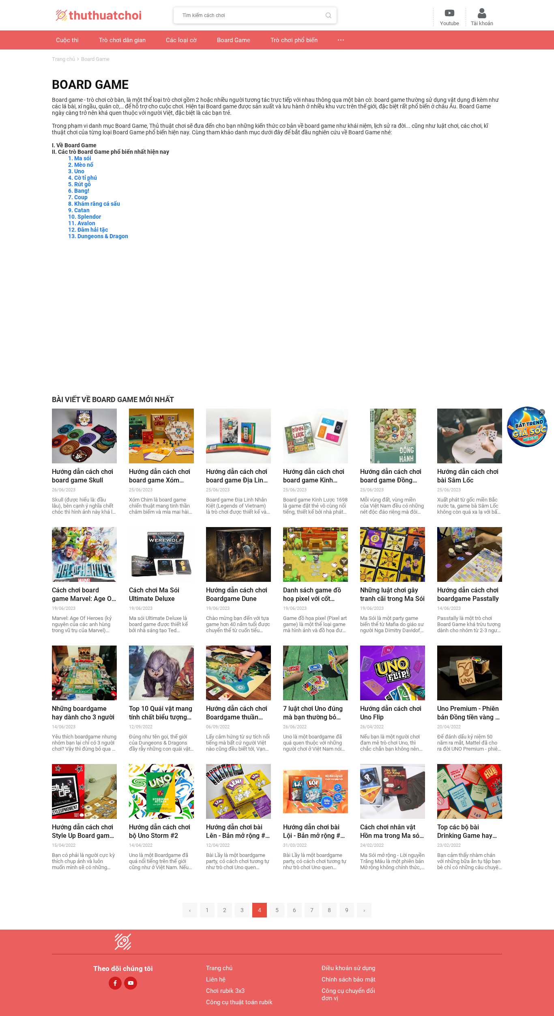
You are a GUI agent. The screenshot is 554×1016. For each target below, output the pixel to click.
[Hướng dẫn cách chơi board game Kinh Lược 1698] (315, 435)
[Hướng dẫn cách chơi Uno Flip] (392, 672)
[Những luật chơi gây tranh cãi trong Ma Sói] (392, 554)
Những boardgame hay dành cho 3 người (83, 713)
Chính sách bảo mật (349, 979)
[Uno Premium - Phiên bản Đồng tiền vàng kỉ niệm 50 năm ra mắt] (469, 672)
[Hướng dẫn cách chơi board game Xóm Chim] (161, 435)
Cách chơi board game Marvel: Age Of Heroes (83, 594)
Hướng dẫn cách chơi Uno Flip (390, 713)
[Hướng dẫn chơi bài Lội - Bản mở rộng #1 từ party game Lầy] (315, 791)
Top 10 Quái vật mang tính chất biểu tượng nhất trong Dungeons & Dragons (160, 713)
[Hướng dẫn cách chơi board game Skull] (84, 435)
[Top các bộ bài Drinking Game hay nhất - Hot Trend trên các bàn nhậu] (469, 791)
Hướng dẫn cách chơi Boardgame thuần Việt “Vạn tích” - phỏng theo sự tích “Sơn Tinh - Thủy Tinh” (238, 713)
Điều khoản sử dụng (348, 968)
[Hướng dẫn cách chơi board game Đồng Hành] (392, 435)
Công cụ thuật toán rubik (239, 1002)
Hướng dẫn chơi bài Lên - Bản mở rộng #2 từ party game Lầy (237, 831)
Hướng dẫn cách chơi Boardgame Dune (236, 594)
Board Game (95, 59)
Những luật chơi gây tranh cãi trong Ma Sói (392, 594)
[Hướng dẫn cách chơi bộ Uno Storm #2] (161, 791)
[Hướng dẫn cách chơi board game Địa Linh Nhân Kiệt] (238, 435)
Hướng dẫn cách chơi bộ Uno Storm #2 (159, 831)
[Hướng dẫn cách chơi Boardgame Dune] (238, 554)
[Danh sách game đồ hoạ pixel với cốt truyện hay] (315, 554)
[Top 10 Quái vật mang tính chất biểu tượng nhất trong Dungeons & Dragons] (161, 672)
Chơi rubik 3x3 (225, 990)
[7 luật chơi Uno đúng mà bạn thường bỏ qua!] (315, 672)
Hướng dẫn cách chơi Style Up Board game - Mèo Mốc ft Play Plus (84, 831)
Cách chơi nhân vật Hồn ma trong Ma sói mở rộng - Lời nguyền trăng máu (391, 831)
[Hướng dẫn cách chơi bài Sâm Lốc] (469, 435)
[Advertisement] (277, 312)
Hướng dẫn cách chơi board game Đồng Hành (390, 476)
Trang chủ (63, 59)
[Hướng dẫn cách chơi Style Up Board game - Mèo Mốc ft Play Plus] (84, 791)
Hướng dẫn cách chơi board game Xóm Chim (159, 476)
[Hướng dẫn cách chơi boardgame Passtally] (469, 554)
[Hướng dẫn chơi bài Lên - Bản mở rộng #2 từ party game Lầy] (238, 791)
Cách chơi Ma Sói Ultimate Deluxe (154, 594)
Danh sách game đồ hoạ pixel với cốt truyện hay (312, 594)
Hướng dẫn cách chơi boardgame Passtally (468, 594)
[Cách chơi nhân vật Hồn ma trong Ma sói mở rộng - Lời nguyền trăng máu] (392, 791)
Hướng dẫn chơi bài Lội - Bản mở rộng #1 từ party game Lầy (313, 831)
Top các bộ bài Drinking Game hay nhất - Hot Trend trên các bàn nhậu (467, 831)
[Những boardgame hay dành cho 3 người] (84, 672)
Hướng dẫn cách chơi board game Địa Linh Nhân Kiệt (236, 476)
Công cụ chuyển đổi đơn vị (348, 994)
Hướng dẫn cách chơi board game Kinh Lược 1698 (313, 476)
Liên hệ (215, 979)
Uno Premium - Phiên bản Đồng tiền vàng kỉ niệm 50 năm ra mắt (468, 713)
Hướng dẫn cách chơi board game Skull (82, 476)
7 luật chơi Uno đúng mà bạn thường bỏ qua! (313, 713)
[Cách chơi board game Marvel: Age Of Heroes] (84, 554)
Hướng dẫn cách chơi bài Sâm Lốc (467, 476)
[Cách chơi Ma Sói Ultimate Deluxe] (161, 554)
